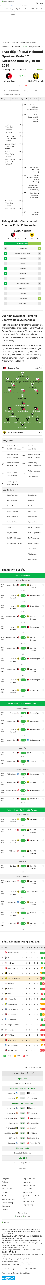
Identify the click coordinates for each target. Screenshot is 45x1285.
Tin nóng (9, 9)
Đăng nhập (39, 3)
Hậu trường (6, 1206)
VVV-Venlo (33, 782)
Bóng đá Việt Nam (28, 1179)
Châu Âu (39, 9)
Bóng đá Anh (26, 1182)
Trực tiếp (5, 1192)
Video (4, 1185)
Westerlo (33, 761)
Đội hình (24, 99)
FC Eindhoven (11, 774)
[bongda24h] (2, 9)
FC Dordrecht (11, 830)
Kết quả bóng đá (28, 1201)
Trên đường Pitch (8, 1189)
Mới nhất (3, 5)
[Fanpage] (21, 1264)
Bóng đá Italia (27, 1192)
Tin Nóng (5, 1182)
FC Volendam (12, 999)
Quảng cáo (16, 1269)
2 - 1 (22, 1138)
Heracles (11, 958)
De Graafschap (35, 740)
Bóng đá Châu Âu (28, 1185)
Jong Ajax (13, 713)
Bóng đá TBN (27, 1189)
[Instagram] (26, 1264)
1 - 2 (22, 1118)
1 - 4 (22, 1108)
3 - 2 (22, 1123)
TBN (32, 9)
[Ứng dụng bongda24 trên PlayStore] (18, 1216)
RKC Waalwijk (34, 721)
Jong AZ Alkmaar (10, 881)
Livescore (5, 1209)
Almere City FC (13, 968)
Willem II (33, 913)
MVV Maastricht (11, 790)
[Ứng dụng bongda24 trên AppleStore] (26, 1216)
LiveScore (6, 46)
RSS (3, 1264)
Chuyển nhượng (7, 1203)
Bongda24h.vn (25, 1273)
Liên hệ (6, 1269)
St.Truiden (33, 753)
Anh (26, 9)
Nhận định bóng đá (8, 1199)
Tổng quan (5, 99)
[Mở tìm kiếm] (40, 6)
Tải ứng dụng (22, 1213)
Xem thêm (22, 1169)
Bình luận (5, 1196)
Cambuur (13, 866)
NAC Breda (33, 819)
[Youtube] (31, 1264)
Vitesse (10, 973)
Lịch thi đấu (16, 46)
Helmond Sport (11, 585)
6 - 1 (22, 1113)
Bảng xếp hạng (34, 46)
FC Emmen (12, 851)
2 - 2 (22, 1128)
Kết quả (24, 46)
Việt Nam (19, 9)
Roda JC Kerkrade (33, 586)
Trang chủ (5, 1179)
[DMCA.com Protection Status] (8, 1280)
